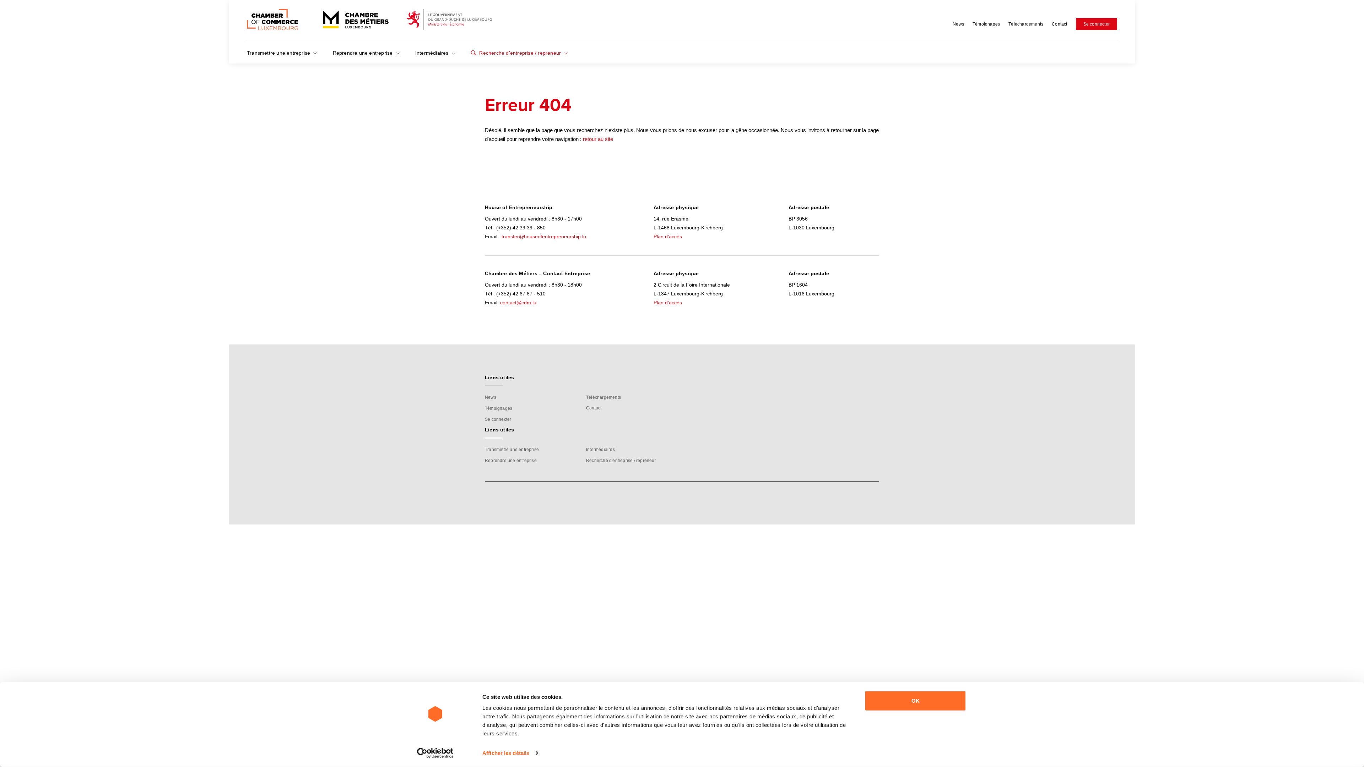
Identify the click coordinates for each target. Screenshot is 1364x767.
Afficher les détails (505, 753)
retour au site (598, 139)
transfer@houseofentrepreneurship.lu (544, 236)
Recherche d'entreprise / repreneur (520, 53)
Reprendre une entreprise (363, 53)
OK (915, 701)
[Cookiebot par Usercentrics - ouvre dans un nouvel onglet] (435, 753)
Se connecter (1096, 24)
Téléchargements (1025, 24)
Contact (1059, 24)
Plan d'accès (668, 236)
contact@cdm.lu (518, 302)
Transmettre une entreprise (279, 53)
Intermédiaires (432, 53)
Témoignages (986, 24)
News (958, 24)
